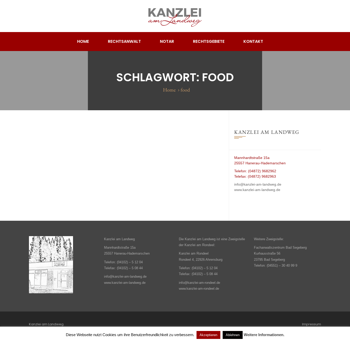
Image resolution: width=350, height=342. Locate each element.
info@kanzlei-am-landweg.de (257, 184)
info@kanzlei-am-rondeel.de (199, 283)
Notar (167, 41)
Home (83, 41)
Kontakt (253, 41)
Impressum (311, 324)
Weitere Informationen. (264, 335)
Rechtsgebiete (208, 41)
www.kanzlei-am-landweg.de (257, 190)
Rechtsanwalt (124, 41)
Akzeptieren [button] (208, 335)
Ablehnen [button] (233, 335)
